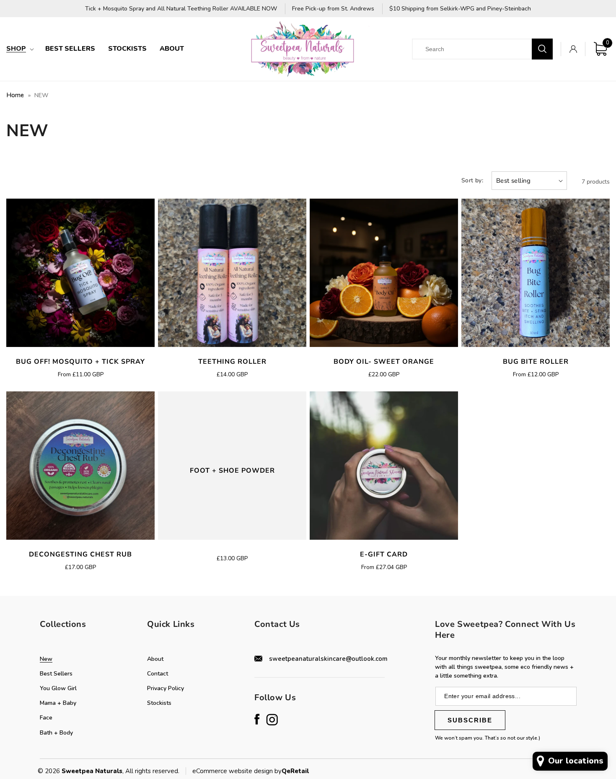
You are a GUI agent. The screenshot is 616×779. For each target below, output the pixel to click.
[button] (19, 49)
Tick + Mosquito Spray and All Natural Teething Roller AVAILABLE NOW (181, 9)
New (46, 659)
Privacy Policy (165, 688)
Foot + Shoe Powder (232, 470)
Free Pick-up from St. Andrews (333, 9)
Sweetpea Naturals (92, 771)
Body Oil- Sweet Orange (384, 361)
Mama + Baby (58, 703)
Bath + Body (56, 733)
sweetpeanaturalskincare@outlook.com (328, 659)
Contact (157, 674)
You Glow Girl (58, 688)
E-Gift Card (384, 554)
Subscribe (470, 720)
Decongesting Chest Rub (80, 554)
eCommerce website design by (237, 771)
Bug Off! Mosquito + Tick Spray (80, 361)
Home (15, 95)
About (155, 659)
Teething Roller (232, 361)
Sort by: (472, 180)
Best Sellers (56, 674)
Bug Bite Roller (536, 361)
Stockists (159, 703)
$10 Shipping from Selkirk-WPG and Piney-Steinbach (460, 9)
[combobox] (479, 49)
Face (46, 718)
